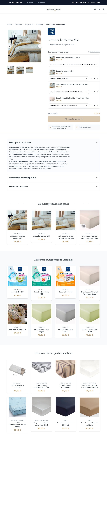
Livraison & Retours (18, 186)
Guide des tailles (95, 52)
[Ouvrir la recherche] (95, 9)
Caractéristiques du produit (22, 177)
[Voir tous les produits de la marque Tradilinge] (51, 32)
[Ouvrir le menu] (3, 9)
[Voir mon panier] (103, 9)
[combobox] (73, 65)
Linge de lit (29, 24)
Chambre (18, 24)
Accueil (9, 24)
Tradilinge (39, 24)
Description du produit (20, 142)
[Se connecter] (99, 9)
